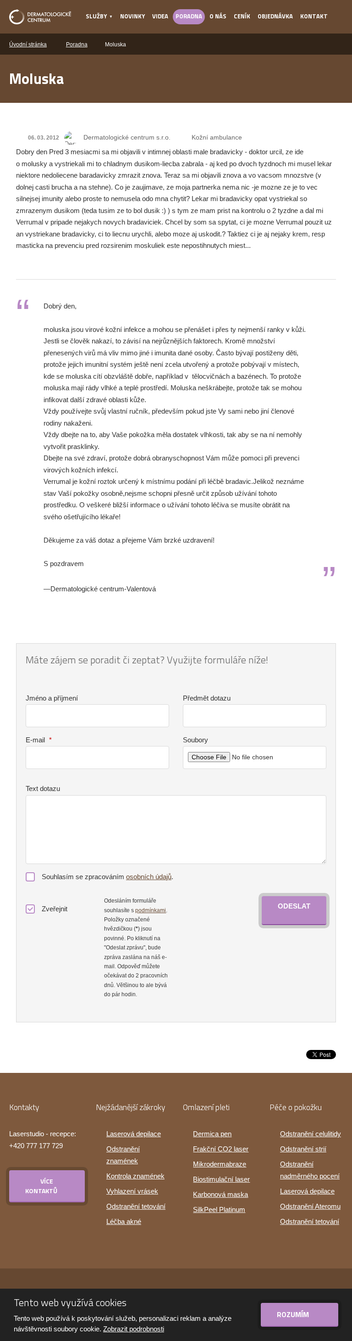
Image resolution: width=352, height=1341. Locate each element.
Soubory (195, 740)
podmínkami (150, 910)
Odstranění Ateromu (310, 1206)
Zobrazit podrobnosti (133, 1329)
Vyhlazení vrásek (132, 1191)
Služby (96, 16)
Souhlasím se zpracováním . (107, 877)
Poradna (189, 16)
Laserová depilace (133, 1134)
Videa (160, 16)
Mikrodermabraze (219, 1164)
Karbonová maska (220, 1194)
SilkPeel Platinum (219, 1209)
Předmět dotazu (207, 698)
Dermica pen (212, 1134)
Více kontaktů (41, 1185)
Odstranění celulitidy (310, 1134)
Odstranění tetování (135, 1206)
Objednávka (275, 16)
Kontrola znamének (135, 1176)
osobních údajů (148, 877)
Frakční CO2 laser (220, 1149)
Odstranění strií (303, 1149)
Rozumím (294, 1314)
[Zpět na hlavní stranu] (40, 16)
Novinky (132, 16)
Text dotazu (43, 788)
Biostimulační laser (221, 1179)
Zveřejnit (54, 909)
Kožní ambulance (217, 137)
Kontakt (314, 16)
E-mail (39, 740)
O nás (217, 16)
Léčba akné (123, 1221)
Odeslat (294, 906)
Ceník (242, 16)
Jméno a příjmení (52, 698)
